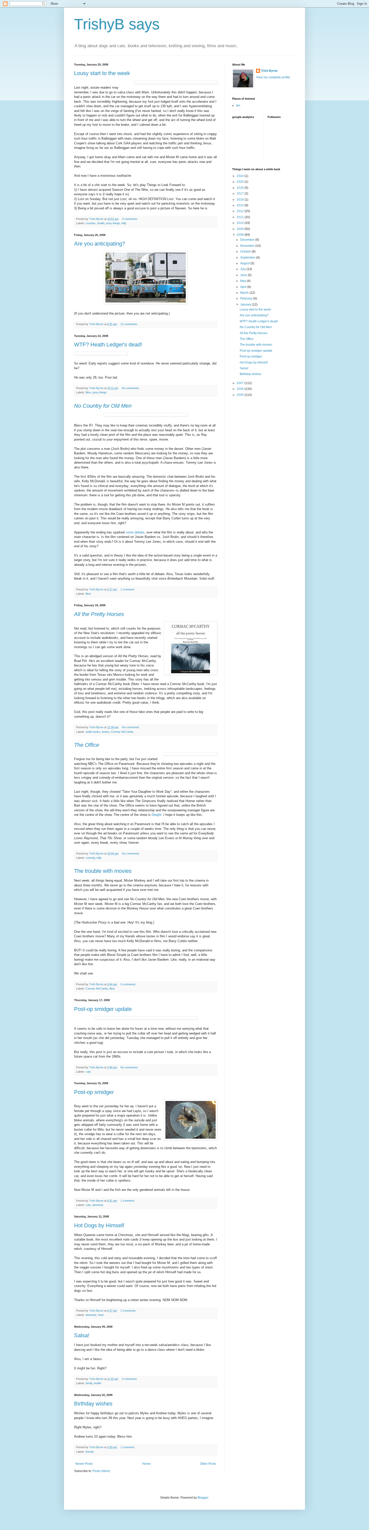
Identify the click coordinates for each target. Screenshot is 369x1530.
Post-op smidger (94, 1092)
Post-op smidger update (103, 1009)
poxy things (113, 223)
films (88, 392)
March (245, 292)
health (100, 223)
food (100, 1314)
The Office (247, 339)
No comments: (131, 388)
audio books (93, 731)
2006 (240, 389)
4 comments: (130, 218)
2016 (240, 199)
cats (88, 1071)
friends (90, 1451)
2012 (240, 211)
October (246, 251)
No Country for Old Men (256, 327)
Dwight (156, 815)
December (247, 239)
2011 (240, 217)
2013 (240, 205)
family (89, 1383)
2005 (240, 395)
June (244, 275)
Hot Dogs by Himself (99, 1225)
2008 (240, 234)
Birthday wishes (93, 1403)
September (248, 257)
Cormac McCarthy (122, 731)
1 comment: (128, 589)
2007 (240, 383)
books (105, 731)
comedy (90, 857)
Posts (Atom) (101, 1471)
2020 (240, 181)
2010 (240, 223)
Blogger (203, 1497)
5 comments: (128, 984)
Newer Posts (84, 1463)
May (243, 281)
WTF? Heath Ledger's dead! (108, 344)
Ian (238, 105)
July (243, 269)
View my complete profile (273, 77)
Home (146, 1463)
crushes (91, 223)
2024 (240, 176)
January (246, 304)
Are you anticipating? (99, 243)
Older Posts (208, 1463)
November (247, 246)
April (243, 287)
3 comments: (130, 1378)
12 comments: (129, 324)
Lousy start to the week (102, 73)
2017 (240, 193)
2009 (240, 229)
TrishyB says (117, 24)
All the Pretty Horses (253, 333)
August (245, 263)
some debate (135, 532)
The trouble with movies (103, 871)
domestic (97, 1204)
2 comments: (128, 1310)
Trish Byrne (269, 71)
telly (123, 223)
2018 (240, 188)
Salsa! (81, 1335)
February (246, 298)
